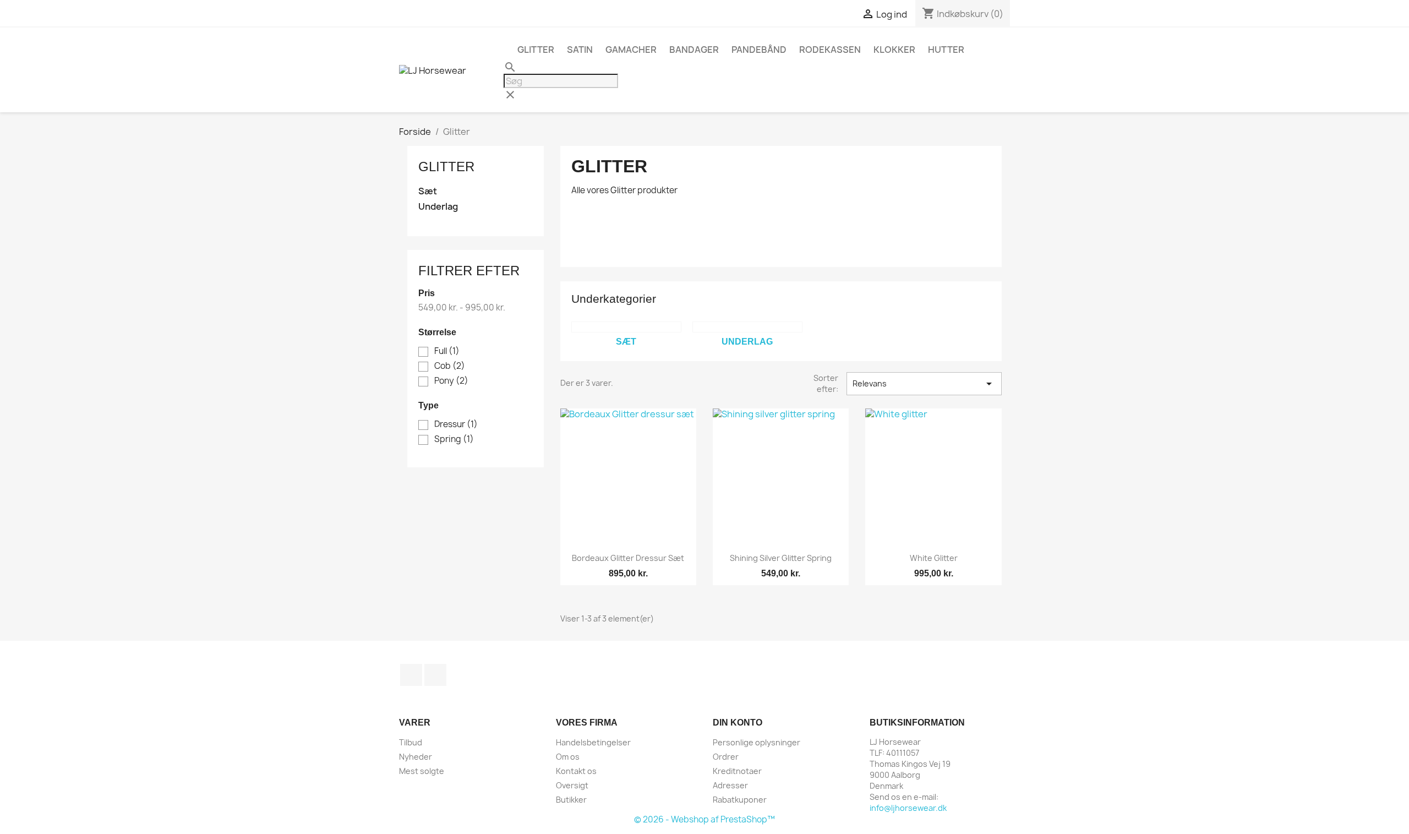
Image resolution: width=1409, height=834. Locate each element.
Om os (568, 756)
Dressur (456, 424)
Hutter (946, 49)
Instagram (435, 675)
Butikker (571, 799)
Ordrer (726, 756)
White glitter (934, 558)
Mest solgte (421, 771)
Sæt (427, 191)
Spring (454, 439)
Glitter (535, 49)
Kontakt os (576, 771)
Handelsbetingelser (593, 742)
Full (447, 351)
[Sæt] (626, 326)
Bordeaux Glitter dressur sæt (628, 558)
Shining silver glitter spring (781, 558)
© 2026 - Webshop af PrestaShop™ (704, 819)
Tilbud (410, 742)
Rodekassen (830, 49)
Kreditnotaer (737, 771)
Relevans (924, 383)
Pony (451, 380)
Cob (449, 366)
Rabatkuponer (740, 799)
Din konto (737, 722)
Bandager (694, 49)
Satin (580, 49)
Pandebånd (759, 49)
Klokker (894, 49)
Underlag (438, 206)
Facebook (411, 675)
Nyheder (415, 756)
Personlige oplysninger (756, 742)
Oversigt (572, 785)
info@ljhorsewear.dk (908, 808)
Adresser (730, 785)
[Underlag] (747, 326)
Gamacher (631, 49)
